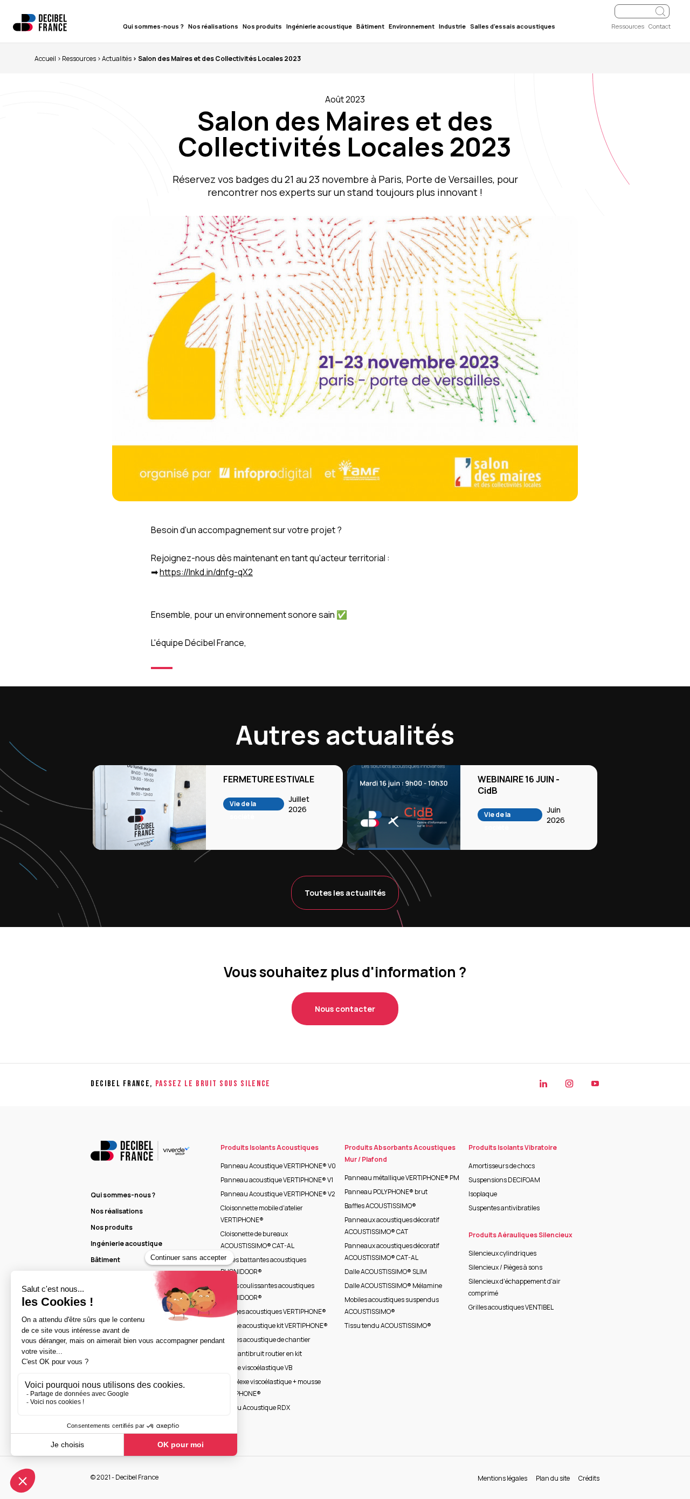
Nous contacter (345, 1009)
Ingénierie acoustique (319, 26)
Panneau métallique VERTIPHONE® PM (401, 1177)
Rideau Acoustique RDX (255, 1407)
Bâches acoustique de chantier (265, 1339)
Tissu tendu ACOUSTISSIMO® (387, 1325)
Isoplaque (482, 1193)
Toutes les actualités (345, 893)
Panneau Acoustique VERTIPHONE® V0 (278, 1165)
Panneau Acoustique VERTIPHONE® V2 (277, 1193)
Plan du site (553, 1478)
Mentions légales (502, 1478)
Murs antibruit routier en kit (261, 1353)
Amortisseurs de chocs (501, 1165)
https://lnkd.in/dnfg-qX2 (206, 572)
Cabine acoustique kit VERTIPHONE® (274, 1325)
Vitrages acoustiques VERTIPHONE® (273, 1311)
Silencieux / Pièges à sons (505, 1267)
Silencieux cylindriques (502, 1253)
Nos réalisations (213, 26)
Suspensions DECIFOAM (504, 1179)
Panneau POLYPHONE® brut (385, 1191)
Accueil (45, 58)
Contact (659, 26)
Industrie (452, 26)
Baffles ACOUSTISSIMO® (380, 1205)
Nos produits (262, 26)
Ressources (627, 26)
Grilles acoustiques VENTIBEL (511, 1307)
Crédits (588, 1478)
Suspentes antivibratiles (504, 1207)
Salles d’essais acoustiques (512, 26)
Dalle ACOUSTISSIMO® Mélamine (393, 1285)
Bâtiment (370, 26)
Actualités (117, 58)
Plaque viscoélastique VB (256, 1367)
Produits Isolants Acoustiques (269, 1147)
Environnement (411, 26)
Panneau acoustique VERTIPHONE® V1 (276, 1179)
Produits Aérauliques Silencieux (520, 1234)
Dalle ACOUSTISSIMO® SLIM (385, 1271)
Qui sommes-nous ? (153, 26)
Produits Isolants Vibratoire (512, 1147)
